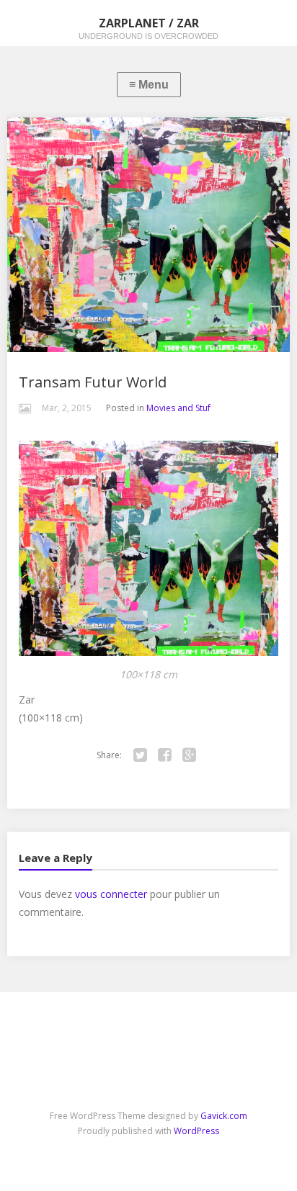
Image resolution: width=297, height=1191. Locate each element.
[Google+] (190, 755)
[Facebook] (165, 755)
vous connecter (111, 894)
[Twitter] (140, 755)
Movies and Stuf (178, 408)
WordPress (196, 1131)
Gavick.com (223, 1116)
